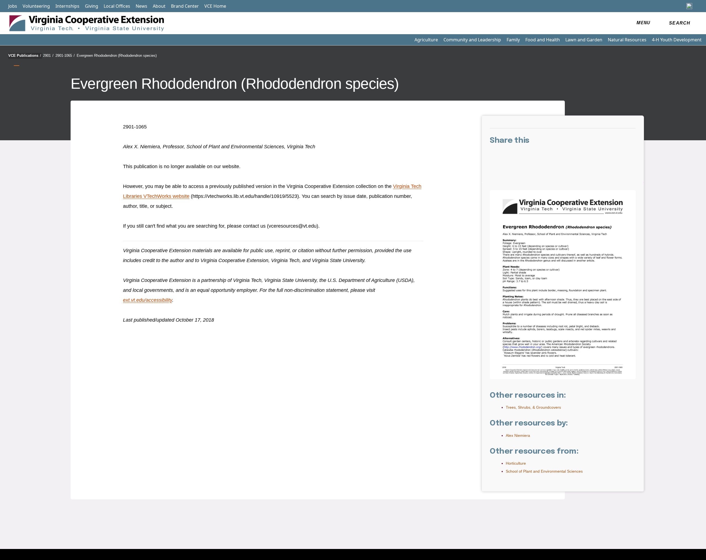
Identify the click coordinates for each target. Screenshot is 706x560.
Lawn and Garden (583, 40)
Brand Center (185, 6)
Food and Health (542, 40)
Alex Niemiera (518, 435)
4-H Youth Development (677, 40)
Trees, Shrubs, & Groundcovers (533, 407)
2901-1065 (65, 55)
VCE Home (215, 6)
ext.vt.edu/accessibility (147, 300)
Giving (91, 6)
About (159, 6)
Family (513, 40)
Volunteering (36, 6)
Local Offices (117, 6)
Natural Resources (627, 40)
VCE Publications (24, 55)
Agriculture (426, 40)
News (141, 6)
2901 (48, 55)
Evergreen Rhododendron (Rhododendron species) (117, 55)
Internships (67, 6)
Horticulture (516, 463)
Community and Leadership (472, 40)
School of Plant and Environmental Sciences (544, 471)
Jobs (12, 6)
